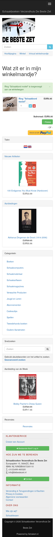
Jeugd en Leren (14, 298)
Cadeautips (12, 311)
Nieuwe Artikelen (12, 156)
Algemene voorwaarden (17, 496)
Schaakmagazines (15, 286)
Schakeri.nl (33, 533)
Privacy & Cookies (14, 493)
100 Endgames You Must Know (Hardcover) (27, 190)
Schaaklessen (12, 515)
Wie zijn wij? (11, 511)
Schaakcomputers (15, 267)
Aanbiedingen (11, 203)
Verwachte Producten (17, 292)
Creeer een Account (15, 441)
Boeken (10, 261)
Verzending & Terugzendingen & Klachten (25, 490)
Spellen (10, 317)
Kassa (48, 121)
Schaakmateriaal (14, 273)
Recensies (27, 426)
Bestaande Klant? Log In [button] (28, 448)
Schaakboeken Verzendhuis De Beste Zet (26, 11)
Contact (9, 499)
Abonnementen (14, 304)
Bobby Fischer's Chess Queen (27, 403)
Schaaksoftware (14, 280)
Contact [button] (28, 479)
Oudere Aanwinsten (16, 329)
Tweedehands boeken (17, 323)
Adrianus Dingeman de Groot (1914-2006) (27, 237)
